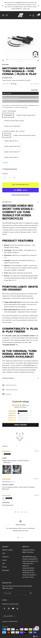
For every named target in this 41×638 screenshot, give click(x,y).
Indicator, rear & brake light (12, 126)
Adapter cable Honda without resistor (24, 135)
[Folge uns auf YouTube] (13, 608)
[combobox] (35, 636)
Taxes (13, 80)
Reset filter (34, 90)
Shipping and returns (12, 389)
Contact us (5, 556)
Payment (8, 394)
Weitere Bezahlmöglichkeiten (20, 195)
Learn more (26, 8)
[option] (30, 15)
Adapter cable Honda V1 (11, 141)
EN (37, 636)
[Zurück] (3, 60)
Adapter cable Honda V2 (11, 157)
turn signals (11, 367)
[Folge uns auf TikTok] (17, 608)
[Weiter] (38, 60)
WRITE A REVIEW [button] (20, 425)
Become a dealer (7, 550)
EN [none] (33, 15)
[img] (6, 451)
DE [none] (30, 15)
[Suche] (7, 15)
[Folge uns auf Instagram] (9, 608)
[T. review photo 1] (6, 469)
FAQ (3, 553)
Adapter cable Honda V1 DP (12, 146)
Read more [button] (7, 462)
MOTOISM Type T (29, 365)
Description (6, 202)
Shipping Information (10, 169)
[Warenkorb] (38, 15)
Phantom (5, 367)
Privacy (4, 567)
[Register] (30, 593)
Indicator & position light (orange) (14, 120)
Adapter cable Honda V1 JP (12, 152)
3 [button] (21, 512)
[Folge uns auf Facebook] (4, 608)
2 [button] (18, 512)
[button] (12, 411)
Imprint (4, 560)
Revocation (5, 570)
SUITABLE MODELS (8, 378)
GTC (3, 563)
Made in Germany (11, 385)
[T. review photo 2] (17, 469)
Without (6, 135)
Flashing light (8, 115)
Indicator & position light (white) (25, 115)
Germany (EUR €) (8, 616)
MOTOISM (5, 64)
